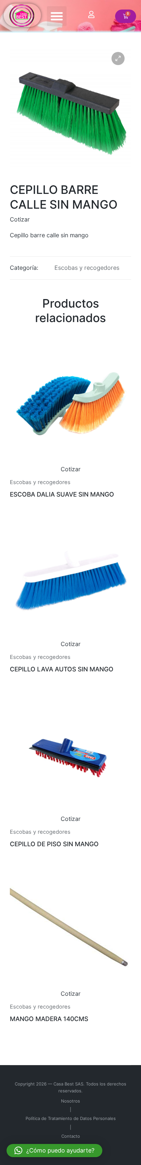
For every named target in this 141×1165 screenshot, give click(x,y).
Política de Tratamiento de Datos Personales (71, 1118)
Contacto (70, 1136)
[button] (57, 16)
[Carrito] (125, 16)
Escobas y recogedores (86, 267)
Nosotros (70, 1101)
